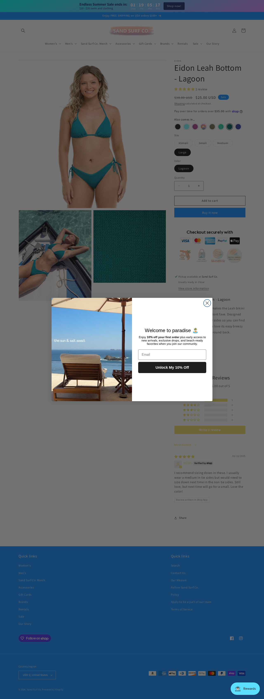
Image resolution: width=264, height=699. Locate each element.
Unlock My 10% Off (172, 367)
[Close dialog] (207, 303)
